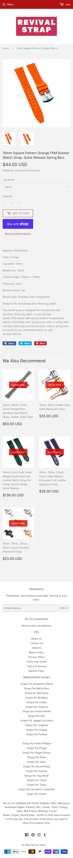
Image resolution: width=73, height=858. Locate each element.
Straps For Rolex (36, 757)
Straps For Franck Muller (37, 711)
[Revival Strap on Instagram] (39, 835)
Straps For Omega (36, 729)
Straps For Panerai (36, 734)
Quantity (8, 196)
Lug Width (9, 179)
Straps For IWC (36, 715)
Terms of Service (36, 666)
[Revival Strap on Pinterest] (33, 835)
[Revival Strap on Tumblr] (45, 835)
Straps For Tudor (36, 784)
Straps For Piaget (37, 747)
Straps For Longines (36, 725)
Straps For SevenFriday (36, 766)
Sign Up (63, 608)
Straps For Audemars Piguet (36, 683)
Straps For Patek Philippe (36, 743)
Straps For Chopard (36, 706)
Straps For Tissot (36, 780)
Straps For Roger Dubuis (37, 752)
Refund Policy (36, 670)
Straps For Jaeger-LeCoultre (36, 720)
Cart (67, 4)
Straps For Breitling (36, 697)
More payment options (18, 233)
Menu (10, 4)
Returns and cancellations (36, 625)
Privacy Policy (36, 656)
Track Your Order (36, 661)
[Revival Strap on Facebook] (27, 835)
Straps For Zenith (36, 793)
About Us (36, 638)
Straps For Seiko (36, 761)
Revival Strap (38, 844)
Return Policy (36, 652)
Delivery (36, 647)
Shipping (8, 170)
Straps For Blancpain (37, 692)
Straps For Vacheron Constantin (36, 789)
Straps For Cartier (36, 702)
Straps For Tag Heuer (36, 775)
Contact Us (36, 643)
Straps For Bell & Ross (36, 688)
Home (6, 48)
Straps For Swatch (36, 771)
